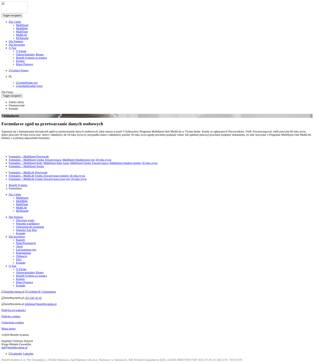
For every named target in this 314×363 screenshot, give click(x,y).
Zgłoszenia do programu (30, 226)
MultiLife (21, 34)
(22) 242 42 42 (33, 297)
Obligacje (21, 256)
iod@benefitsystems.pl (14, 347)
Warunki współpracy (28, 223)
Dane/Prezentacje (26, 243)
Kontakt (20, 233)
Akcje (19, 246)
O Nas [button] (12, 47)
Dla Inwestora (17, 44)
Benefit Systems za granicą (31, 57)
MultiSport (22, 25)
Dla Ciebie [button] (15, 21)
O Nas (12, 265)
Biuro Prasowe (24, 64)
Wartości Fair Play (26, 230)
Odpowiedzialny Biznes (30, 54)
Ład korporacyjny (26, 249)
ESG (19, 259)
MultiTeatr (22, 31)
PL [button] (10, 76)
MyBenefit (22, 38)
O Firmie (21, 51)
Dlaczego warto (25, 220)
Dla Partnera (16, 41)
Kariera (20, 61)
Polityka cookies (10, 316)
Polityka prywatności (13, 310)
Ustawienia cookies (12, 322)
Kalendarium (23, 252)
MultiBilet (22, 28)
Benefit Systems (18, 185)
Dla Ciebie (15, 194)
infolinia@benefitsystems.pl (41, 304)
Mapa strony (8, 328)
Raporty (20, 239)
